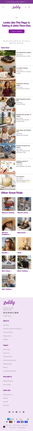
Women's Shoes (22, 212)
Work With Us (7, 376)
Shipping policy (22, 427)
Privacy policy (25, 425)
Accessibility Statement (9, 371)
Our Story (6, 325)
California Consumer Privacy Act (12, 328)
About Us (6, 321)
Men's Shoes (6, 271)
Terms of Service (8, 332)
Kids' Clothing (6, 289)
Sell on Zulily (7, 384)
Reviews (5, 398)
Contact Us (6, 353)
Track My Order (7, 356)
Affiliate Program (8, 381)
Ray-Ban (5, 252)
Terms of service (13, 427)
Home (19, 252)
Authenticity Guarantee (9, 360)
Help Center (6, 349)
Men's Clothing (22, 271)
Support (5, 345)
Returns (5, 367)
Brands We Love (7, 394)
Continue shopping (16, 31)
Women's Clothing (8, 212)
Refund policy (16, 425)
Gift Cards (6, 405)
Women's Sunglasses (6, 233)
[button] (3, 7)
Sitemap (5, 339)
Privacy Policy (7, 336)
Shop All (5, 401)
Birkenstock (21, 232)
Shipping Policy (7, 363)
